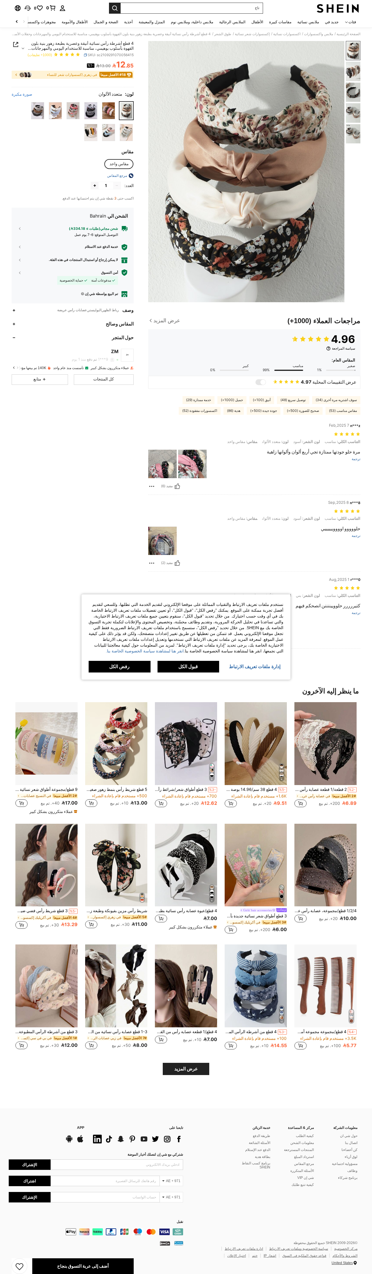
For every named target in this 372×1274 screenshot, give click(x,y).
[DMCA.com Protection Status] (165, 1243)
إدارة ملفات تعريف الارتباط (244, 1249)
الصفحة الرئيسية (348, 34)
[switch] (260, 382)
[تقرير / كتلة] (151, 486)
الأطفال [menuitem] (257, 22)
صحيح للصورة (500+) (303, 411)
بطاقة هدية (262, 1157)
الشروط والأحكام (344, 1256)
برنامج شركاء (347, 1178)
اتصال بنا (351, 1143)
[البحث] (115, 8)
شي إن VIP (305, 1178)
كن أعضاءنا (349, 1150)
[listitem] (325, 758)
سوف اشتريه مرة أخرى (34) (336, 400)
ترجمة (356, 459)
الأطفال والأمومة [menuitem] (75, 22)
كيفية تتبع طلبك (302, 1185)
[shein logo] (338, 8)
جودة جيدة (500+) (263, 411)
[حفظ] (19, 1266)
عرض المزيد (186, 1068)
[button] (27, 8)
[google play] (69, 1142)
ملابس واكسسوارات (318, 34)
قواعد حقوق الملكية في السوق (304, 1256)
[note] (53, 811)
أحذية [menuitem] (128, 22)
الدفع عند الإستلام (257, 1150)
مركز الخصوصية (345, 1249)
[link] (51, 7)
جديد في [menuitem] (332, 22)
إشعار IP (270, 1256)
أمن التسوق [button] (109, 273)
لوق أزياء (351, 1157)
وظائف (352, 1171)
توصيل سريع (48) (293, 400)
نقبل (180, 1222)
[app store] (80, 1142)
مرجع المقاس (304, 1164)
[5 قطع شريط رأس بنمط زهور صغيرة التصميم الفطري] (116, 743)
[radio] (126, 110)
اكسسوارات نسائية (287, 34)
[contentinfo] (96, 1231)
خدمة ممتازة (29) (198, 400)
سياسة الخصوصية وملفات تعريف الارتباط (298, 1249)
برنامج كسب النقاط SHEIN (256, 1165)
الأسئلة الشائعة (259, 1143)
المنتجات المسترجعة (299, 1150)
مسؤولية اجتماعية (344, 1164)
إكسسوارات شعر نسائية (252, 34)
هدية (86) (233, 411)
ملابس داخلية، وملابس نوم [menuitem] (192, 22)
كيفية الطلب (305, 1136)
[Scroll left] (24, 22)
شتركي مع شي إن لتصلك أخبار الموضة (155, 1154)
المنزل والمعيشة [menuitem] (152, 22)
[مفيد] (177, 486)
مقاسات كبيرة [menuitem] (280, 22)
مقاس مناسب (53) (343, 411)
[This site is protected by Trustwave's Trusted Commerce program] (178, 1243)
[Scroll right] (17, 22)
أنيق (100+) (262, 400)
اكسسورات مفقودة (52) (199, 411)
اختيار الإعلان (236, 1256)
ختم (254, 1256)
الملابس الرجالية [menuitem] (232, 22)
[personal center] (62, 8)
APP (80, 1128)
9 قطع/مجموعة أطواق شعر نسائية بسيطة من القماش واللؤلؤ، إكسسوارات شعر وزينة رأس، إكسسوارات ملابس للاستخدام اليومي (46, 789)
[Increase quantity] (95, 185)
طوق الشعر (222, 34)
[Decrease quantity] (117, 185)
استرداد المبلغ (304, 1157)
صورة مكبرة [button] (22, 94)
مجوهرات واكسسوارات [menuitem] (37, 22)
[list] (136, 1139)
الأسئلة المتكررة (302, 1171)
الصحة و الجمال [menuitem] (106, 22)
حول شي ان (348, 1136)
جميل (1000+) (232, 400)
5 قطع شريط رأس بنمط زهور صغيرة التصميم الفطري (116, 789)
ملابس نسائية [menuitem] (308, 22)
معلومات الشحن (302, 1143)
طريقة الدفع (261, 1136)
